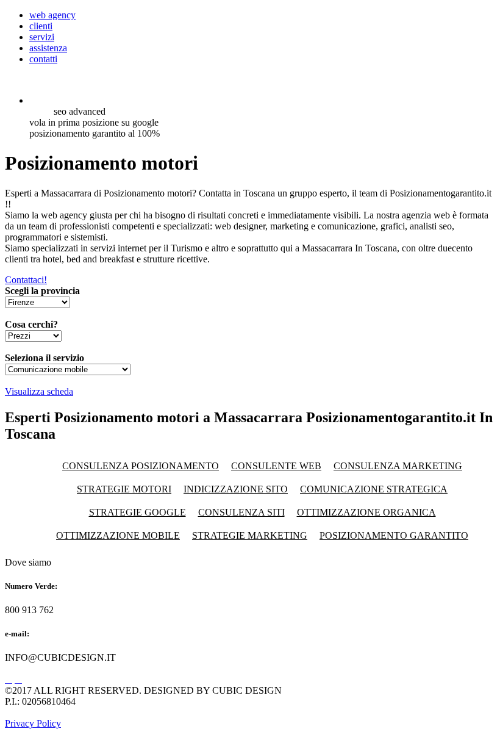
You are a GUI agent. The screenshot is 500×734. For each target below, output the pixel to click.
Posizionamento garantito (394, 535)
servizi (41, 37)
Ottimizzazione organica (366, 512)
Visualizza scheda (39, 391)
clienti (40, 26)
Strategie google (137, 512)
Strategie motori (124, 489)
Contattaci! (26, 280)
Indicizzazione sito (236, 489)
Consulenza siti (241, 512)
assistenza (48, 48)
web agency (52, 15)
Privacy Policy (33, 723)
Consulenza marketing (398, 466)
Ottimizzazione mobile (118, 535)
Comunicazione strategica (374, 489)
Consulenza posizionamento (140, 466)
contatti (43, 59)
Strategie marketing (249, 535)
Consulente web (276, 466)
